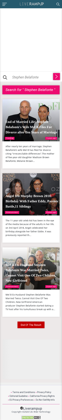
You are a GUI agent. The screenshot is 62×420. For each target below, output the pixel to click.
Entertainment (12, 212)
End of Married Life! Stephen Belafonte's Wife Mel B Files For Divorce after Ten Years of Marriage (31, 127)
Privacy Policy (44, 392)
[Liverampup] (32, 4)
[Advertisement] (31, 39)
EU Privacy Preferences (22, 400)
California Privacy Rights (42, 396)
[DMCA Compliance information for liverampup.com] (31, 417)
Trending (9, 138)
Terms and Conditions (23, 392)
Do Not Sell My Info (45, 400)
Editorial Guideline (19, 396)
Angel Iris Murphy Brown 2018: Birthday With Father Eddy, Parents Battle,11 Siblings (32, 201)
